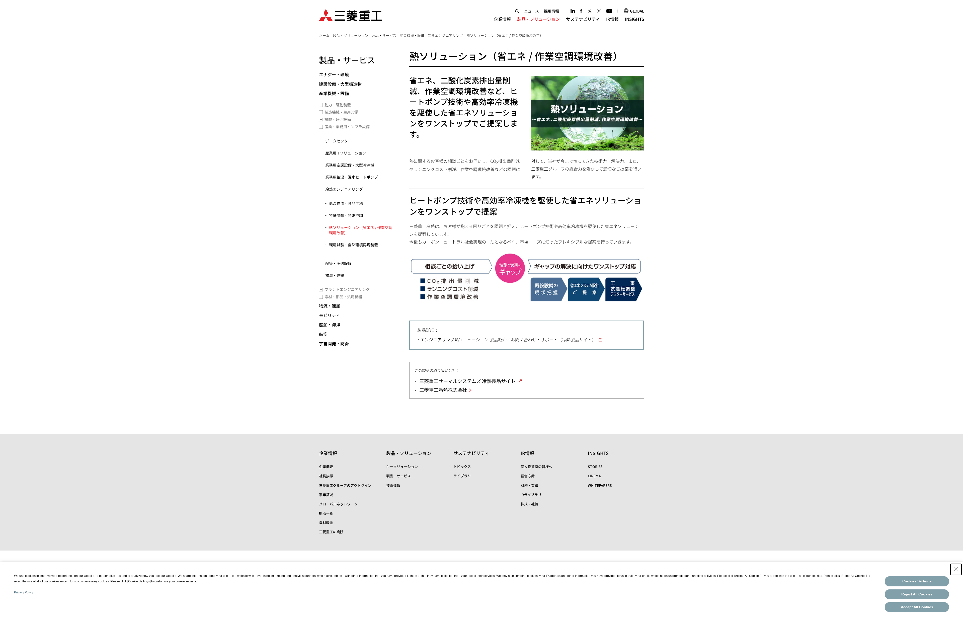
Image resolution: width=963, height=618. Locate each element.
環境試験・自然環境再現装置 (353, 244)
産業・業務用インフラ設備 (347, 126)
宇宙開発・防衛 (334, 343)
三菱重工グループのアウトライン (345, 485)
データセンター (338, 140)
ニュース (531, 11)
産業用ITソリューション (345, 153)
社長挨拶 (326, 475)
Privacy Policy (23, 592)
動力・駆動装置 (338, 104)
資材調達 (326, 522)
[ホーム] (350, 14)
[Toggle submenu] (321, 105)
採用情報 (551, 11)
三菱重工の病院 (331, 531)
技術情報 (393, 485)
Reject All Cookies (916, 594)
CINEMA (594, 475)
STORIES (595, 466)
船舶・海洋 (329, 324)
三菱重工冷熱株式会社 (443, 389)
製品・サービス (347, 59)
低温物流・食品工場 (346, 203)
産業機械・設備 (334, 93)
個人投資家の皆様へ (536, 466)
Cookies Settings (917, 581)
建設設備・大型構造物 (340, 84)
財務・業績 (529, 485)
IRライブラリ (531, 494)
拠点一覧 (326, 513)
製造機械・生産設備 (341, 112)
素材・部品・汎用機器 (343, 296)
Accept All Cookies (917, 607)
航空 (323, 334)
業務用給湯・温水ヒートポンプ (351, 177)
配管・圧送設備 (338, 263)
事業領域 (326, 494)
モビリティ (329, 315)
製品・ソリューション (538, 19)
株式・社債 (529, 503)
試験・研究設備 (338, 119)
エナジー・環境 (334, 74)
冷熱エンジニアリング (344, 189)
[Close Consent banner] (955, 569)
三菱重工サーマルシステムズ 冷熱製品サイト (467, 380)
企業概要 (326, 466)
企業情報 (502, 19)
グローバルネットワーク (338, 503)
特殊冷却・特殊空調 (346, 215)
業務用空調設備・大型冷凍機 (349, 165)
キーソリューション (402, 466)
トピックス (462, 466)
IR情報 (612, 19)
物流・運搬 (334, 275)
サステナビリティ (583, 19)
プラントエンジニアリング (347, 289)
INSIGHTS (634, 19)
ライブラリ (462, 475)
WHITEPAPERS (600, 485)
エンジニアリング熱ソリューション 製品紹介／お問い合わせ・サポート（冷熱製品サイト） (508, 339)
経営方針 (528, 475)
